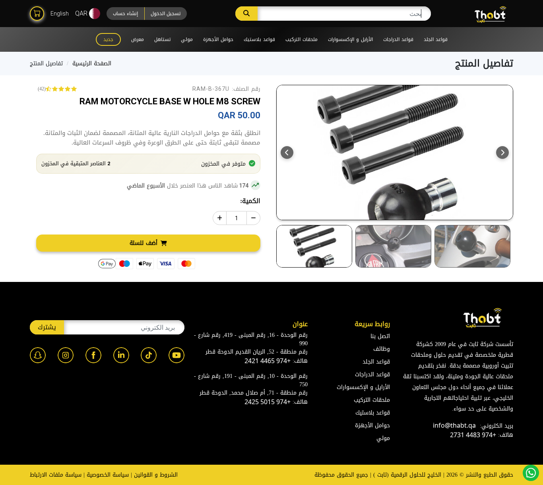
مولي (187, 39)
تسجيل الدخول (165, 13)
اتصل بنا (380, 336)
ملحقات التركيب (301, 39)
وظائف (381, 349)
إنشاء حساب (125, 13)
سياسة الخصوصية (108, 474)
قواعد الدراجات (398, 39)
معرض (137, 39)
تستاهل (162, 39)
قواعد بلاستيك (259, 39)
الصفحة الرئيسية (91, 63)
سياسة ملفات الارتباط (55, 474)
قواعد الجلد (436, 39)
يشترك (47, 327)
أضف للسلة (143, 243)
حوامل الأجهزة (218, 39)
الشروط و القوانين (156, 474)
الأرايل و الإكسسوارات (350, 39)
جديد (108, 39)
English (59, 13)
